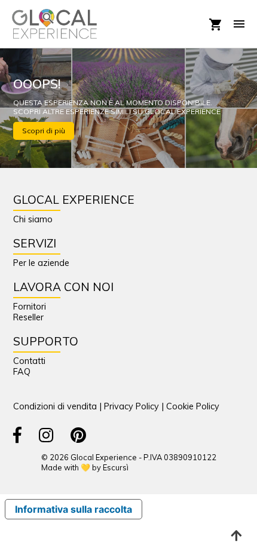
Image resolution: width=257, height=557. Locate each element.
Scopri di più (43, 130)
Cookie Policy (192, 406)
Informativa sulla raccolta (73, 509)
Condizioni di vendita (55, 406)
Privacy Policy (131, 406)
